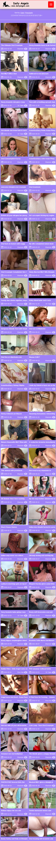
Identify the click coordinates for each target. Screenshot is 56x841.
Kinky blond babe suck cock (40, 300)
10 (23, 15)
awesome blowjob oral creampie (13, 187)
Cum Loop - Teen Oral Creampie (41, 725)
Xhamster (22, 49)
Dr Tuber (22, 105)
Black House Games (9, 527)
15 (34, 15)
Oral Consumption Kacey (11, 159)
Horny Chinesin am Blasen (11, 414)
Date (22, 13)
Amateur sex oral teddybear (12, 754)
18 (40, 15)
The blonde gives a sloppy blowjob (42, 754)
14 (31, 15)
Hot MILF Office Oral (9, 74)
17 (38, 15)
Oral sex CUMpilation (37, 329)
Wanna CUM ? (34, 357)
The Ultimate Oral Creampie (12, 45)
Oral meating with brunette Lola (41, 839)
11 (25, 15)
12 (27, 15)
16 (36, 15)
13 (29, 15)
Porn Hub (22, 672)
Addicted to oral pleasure (39, 74)
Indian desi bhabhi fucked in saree (42, 527)
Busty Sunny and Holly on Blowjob (14, 839)
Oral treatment (34, 187)
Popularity (29, 13)
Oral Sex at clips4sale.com (11, 357)
